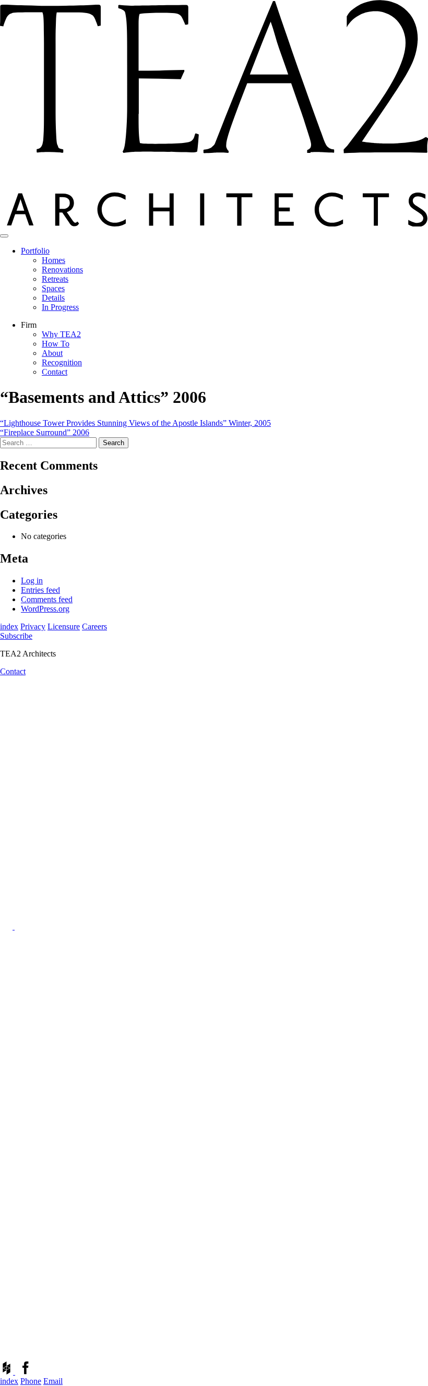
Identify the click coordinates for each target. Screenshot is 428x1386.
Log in (32, 580)
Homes (53, 260)
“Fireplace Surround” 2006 (44, 432)
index (9, 626)
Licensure (63, 626)
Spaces (53, 288)
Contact (54, 371)
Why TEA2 (61, 334)
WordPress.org (45, 608)
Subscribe (16, 635)
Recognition (62, 362)
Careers (94, 626)
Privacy (32, 626)
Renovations (62, 269)
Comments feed (47, 599)
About (52, 353)
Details (53, 297)
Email (53, 1381)
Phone (30, 1381)
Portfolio (35, 250)
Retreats (55, 278)
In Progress (60, 307)
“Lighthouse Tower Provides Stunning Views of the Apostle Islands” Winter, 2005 (135, 423)
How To (55, 343)
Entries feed (40, 590)
